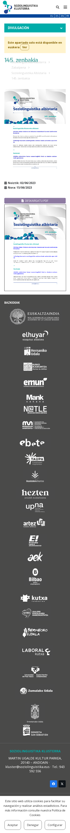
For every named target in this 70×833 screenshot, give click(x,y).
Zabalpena (18, 67)
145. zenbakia (20, 78)
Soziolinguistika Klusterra (28, 62)
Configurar (55, 825)
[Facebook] (53, 783)
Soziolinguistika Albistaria (28, 73)
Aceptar (13, 825)
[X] (62, 783)
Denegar (33, 825)
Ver (24, 47)
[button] (57, 7)
